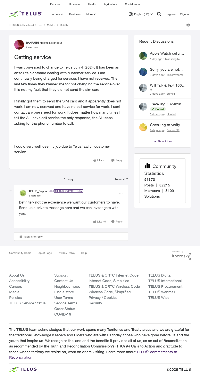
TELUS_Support (38, 191)
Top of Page (44, 252)
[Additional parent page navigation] (40, 25)
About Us (17, 275)
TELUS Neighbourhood (21, 25)
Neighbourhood (67, 286)
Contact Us (63, 281)
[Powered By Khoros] (181, 255)
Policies (15, 297)
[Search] (159, 14)
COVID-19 (62, 314)
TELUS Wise (158, 297)
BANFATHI (32, 42)
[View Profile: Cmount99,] (143, 127)
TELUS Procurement (165, 286)
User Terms (63, 297)
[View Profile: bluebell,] (143, 106)
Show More (164, 141)
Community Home (20, 252)
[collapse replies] (10, 190)
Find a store (64, 292)
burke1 (171, 93)
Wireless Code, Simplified (110, 292)
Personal (55, 4)
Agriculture (110, 4)
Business (74, 4)
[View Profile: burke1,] (143, 88)
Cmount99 (173, 130)
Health (92, 4)
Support (61, 275)
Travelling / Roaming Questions (166, 104)
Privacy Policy (66, 252)
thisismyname (175, 74)
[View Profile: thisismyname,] (143, 72)
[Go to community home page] (26, 14)
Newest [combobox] (121, 179)
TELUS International (165, 281)
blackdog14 (172, 59)
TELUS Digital (159, 275)
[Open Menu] (188, 25)
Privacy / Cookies (103, 297)
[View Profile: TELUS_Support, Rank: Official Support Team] (23, 193)
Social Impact (133, 4)
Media (14, 292)
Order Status (64, 309)
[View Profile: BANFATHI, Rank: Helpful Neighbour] (19, 45)
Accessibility (19, 281)
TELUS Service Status (27, 303)
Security (95, 303)
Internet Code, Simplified (109, 281)
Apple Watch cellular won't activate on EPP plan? (167, 53)
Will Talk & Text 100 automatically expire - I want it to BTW (167, 85)
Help (84, 252)
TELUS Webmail (161, 292)
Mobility (51, 25)
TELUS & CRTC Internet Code (113, 275)
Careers (15, 286)
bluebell (171, 114)
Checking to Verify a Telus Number (166, 125)
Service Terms (65, 303)
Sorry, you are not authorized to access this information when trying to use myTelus (168, 69)
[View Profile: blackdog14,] (143, 56)
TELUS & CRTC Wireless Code (114, 286)
